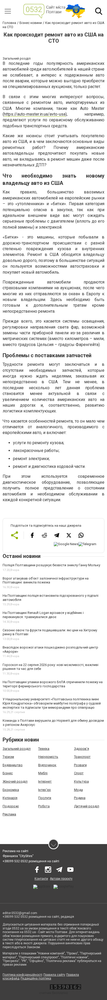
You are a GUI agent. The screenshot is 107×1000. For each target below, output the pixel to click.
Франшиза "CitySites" (18, 856)
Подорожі (11, 806)
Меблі (43, 773)
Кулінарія (10, 798)
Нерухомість (48, 757)
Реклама (9, 814)
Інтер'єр (44, 790)
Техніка (43, 749)
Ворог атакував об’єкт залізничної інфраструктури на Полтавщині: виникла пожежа (46, 580)
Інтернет (45, 781)
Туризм (8, 757)
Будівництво (13, 765)
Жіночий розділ (15, 781)
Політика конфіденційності (22, 975)
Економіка (11, 790)
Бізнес (8, 773)
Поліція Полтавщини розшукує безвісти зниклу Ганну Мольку (51, 565)
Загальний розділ (17, 749)
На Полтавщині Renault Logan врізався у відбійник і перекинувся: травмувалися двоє (43, 615)
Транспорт (82, 757)
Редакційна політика (36, 978)
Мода (78, 790)
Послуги (44, 798)
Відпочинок (47, 765)
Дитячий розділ (86, 806)
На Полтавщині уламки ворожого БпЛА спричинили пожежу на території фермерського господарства (53, 684)
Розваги (80, 765)
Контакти (41, 878)
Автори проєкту (61, 878)
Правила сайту (54, 975)
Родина (79, 798)
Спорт (79, 773)
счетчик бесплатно (53, 993)
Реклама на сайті (15, 851)
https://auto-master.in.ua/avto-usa (34, 114)
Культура (81, 781)
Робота (44, 806)
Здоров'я (81, 749)
